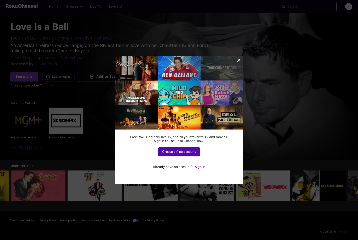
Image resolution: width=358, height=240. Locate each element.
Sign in (200, 167)
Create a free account (179, 152)
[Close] (239, 60)
